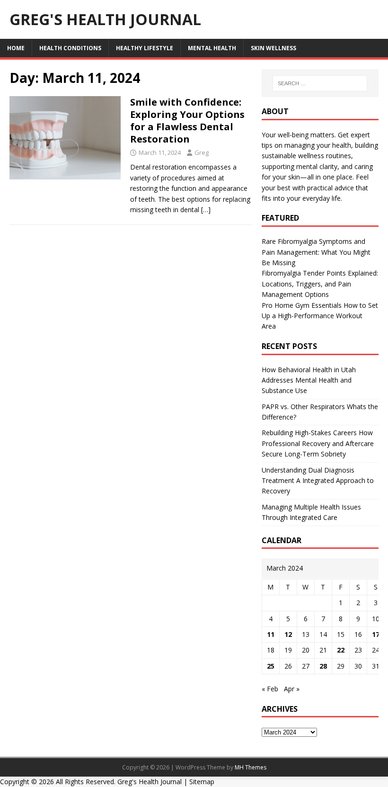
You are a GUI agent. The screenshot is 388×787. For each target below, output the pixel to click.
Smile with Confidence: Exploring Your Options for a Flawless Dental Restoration (187, 120)
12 (288, 634)
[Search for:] (319, 83)
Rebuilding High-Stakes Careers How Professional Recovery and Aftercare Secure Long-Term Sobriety (318, 443)
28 (323, 666)
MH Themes (250, 767)
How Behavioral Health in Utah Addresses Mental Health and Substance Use (309, 380)
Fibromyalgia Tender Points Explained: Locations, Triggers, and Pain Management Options (320, 283)
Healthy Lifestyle (144, 48)
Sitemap (201, 781)
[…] (206, 209)
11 (270, 634)
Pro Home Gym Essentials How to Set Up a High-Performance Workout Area (320, 316)
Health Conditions (70, 48)
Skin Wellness (273, 48)
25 (270, 666)
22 (340, 649)
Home (16, 48)
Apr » (292, 688)
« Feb (270, 688)
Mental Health (212, 48)
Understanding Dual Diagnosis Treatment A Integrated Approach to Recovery (318, 480)
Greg (201, 152)
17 (375, 634)
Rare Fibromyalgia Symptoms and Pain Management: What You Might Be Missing (316, 252)
